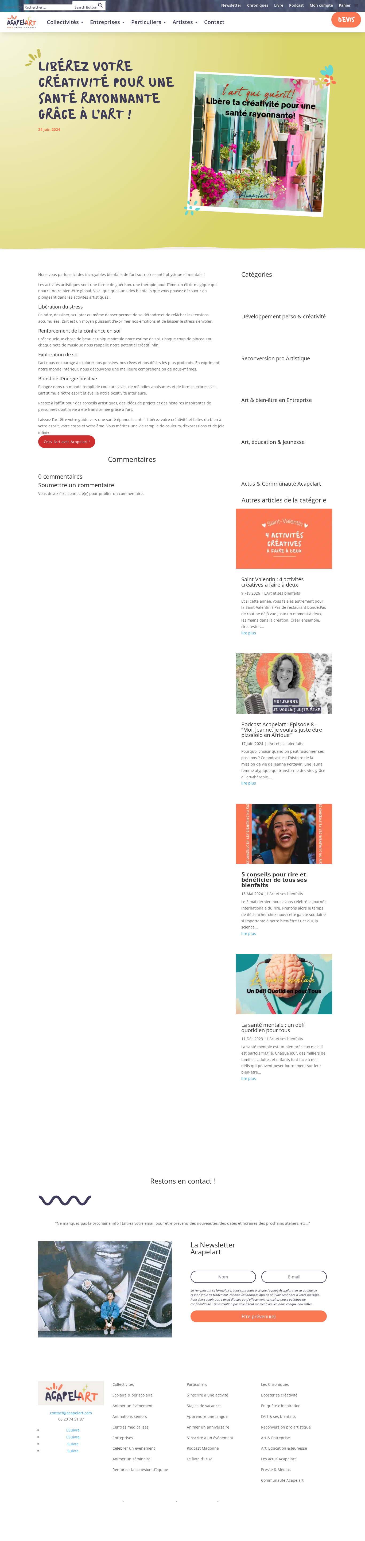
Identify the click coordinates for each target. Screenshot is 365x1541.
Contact (214, 22)
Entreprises (105, 22)
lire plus (248, 632)
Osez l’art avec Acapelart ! (67, 441)
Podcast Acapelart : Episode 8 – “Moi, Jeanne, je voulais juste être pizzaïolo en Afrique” (281, 730)
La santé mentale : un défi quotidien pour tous (273, 1027)
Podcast (296, 5)
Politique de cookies (197, 1501)
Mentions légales (105, 1501)
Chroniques (257, 5)
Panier (345, 5)
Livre (278, 5)
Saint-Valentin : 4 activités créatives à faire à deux (272, 582)
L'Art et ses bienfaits (282, 593)
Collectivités (63, 22)
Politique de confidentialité (150, 1501)
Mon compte (321, 5)
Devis (346, 20)
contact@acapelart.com (71, 1412)
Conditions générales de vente (248, 1501)
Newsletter (231, 5)
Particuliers (146, 22)
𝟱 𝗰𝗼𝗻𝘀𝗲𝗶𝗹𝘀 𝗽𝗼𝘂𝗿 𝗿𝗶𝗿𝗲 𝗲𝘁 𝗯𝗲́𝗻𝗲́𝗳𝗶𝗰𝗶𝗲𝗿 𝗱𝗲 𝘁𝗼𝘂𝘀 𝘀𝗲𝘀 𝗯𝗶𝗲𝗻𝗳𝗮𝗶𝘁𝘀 (274, 880)
